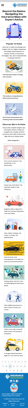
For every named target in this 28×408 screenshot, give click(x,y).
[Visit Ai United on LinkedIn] (11, 382)
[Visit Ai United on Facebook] (17, 382)
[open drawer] (2, 5)
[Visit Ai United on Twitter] (14, 382)
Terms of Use (5, 404)
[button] (14, 140)
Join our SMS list (22, 404)
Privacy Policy (13, 404)
